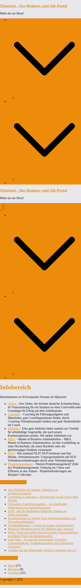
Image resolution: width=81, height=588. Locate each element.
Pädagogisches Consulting (32, 179)
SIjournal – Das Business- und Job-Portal (33, 6)
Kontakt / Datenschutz (14, 583)
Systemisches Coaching (30, 97)
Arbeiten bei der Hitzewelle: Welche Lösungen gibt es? (42, 550)
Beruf (11, 565)
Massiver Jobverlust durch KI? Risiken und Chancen (40, 529)
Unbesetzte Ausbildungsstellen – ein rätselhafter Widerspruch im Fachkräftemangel (37, 505)
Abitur (12, 403)
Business (13, 569)
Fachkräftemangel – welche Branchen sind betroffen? (41, 525)
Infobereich (15, 182)
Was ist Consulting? (20, 101)
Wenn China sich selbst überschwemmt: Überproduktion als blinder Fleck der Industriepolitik (43, 534)
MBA (12, 439)
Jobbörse (14, 428)
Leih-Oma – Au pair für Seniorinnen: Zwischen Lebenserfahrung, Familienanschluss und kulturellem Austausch (40, 543)
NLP (11, 453)
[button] (44, 94)
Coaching (14, 20)
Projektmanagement (20, 464)
